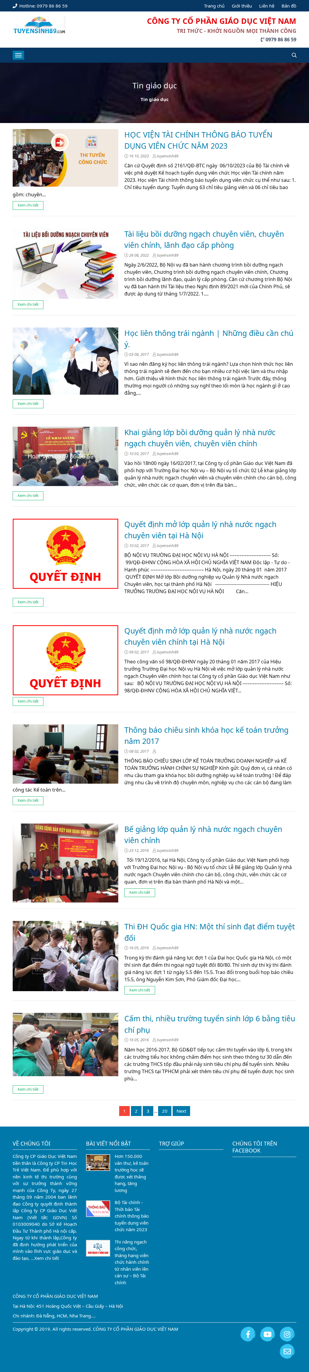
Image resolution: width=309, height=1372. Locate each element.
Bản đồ (289, 6)
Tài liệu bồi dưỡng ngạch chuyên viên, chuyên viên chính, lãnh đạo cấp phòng (204, 239)
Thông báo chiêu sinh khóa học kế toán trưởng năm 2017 (206, 735)
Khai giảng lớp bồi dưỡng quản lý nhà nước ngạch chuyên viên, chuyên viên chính (200, 438)
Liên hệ (266, 6)
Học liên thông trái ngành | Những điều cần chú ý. (208, 338)
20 (164, 1111)
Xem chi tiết (28, 205)
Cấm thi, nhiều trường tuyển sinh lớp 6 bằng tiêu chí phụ (209, 1024)
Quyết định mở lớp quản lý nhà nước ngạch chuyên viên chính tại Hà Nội (200, 636)
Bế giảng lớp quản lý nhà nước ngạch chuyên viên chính (203, 835)
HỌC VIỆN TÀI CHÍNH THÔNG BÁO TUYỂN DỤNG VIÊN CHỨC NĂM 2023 (198, 140)
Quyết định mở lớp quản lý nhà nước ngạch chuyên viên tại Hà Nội (200, 530)
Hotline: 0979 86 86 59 (43, 6)
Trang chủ (214, 6)
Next (181, 1111)
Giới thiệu (242, 6)
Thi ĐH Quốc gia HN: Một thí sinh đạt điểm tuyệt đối (209, 932)
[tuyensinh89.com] (39, 24)
